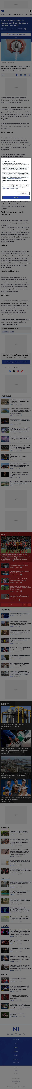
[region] (16, 179)
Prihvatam (16, 197)
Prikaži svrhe (23, 193)
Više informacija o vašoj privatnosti (14, 178)
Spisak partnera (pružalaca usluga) (10, 188)
